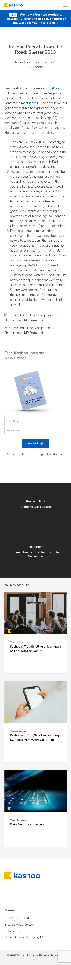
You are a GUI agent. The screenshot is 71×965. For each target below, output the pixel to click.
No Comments (36, 67)
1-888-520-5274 (16, 918)
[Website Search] (57, 5)
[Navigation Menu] (65, 5)
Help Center (12, 931)
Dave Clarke (24, 62)
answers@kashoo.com (19, 925)
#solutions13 (31, 103)
